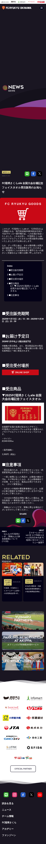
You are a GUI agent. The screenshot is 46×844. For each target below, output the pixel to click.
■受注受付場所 (15, 279)
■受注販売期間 (15, 270)
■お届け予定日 (15, 274)
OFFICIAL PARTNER (23, 768)
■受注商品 (13, 283)
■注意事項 (13, 295)
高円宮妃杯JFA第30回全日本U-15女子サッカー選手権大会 (22, 232)
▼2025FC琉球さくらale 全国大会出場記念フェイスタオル (24, 288)
